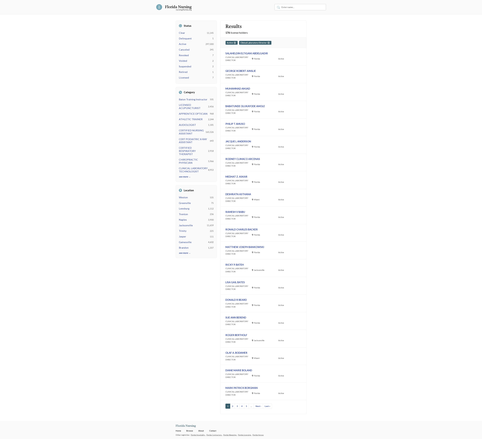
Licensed (184, 77)
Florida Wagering (230, 435)
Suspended (185, 66)
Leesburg (184, 208)
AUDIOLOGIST (187, 124)
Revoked (184, 55)
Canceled (184, 49)
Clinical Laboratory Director (253, 43)
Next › (258, 406)
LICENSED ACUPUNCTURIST (189, 106)
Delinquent (185, 38)
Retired (183, 71)
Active (182, 43)
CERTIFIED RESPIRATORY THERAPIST (187, 151)
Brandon (184, 247)
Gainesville (185, 242)
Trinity (182, 230)
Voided (183, 60)
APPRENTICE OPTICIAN (193, 113)
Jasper (182, 236)
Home (178, 430)
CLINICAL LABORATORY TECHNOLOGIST (193, 170)
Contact (212, 430)
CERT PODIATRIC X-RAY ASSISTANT (193, 141)
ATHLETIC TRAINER (191, 119)
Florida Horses (258, 435)
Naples (183, 219)
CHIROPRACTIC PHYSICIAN (188, 161)
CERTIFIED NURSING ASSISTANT (191, 132)
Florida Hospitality (198, 435)
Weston (183, 197)
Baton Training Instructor (193, 99)
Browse (189, 430)
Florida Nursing (178, 7)
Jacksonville (186, 225)
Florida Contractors (214, 435)
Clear (182, 32)
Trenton (183, 214)
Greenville (185, 202)
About (201, 430)
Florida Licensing (244, 435)
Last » (267, 406)
